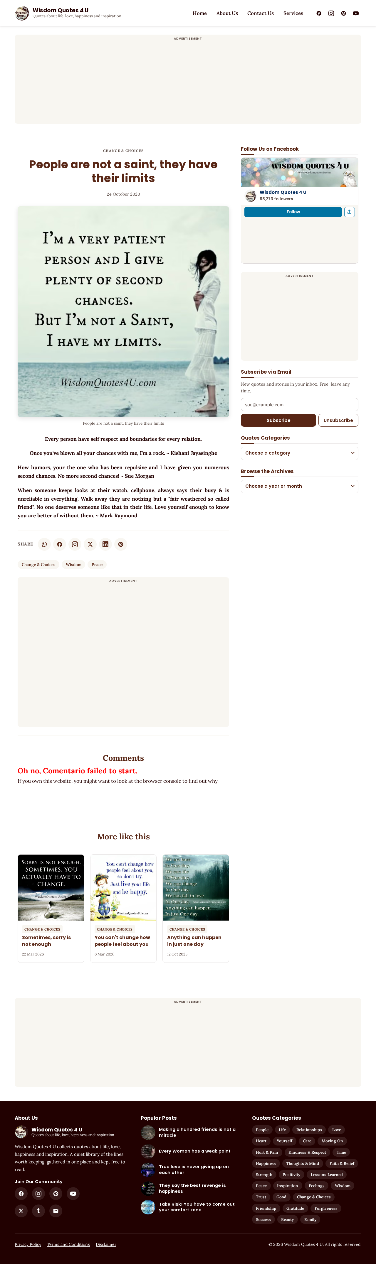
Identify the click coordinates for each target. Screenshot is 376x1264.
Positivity (291, 1174)
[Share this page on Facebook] (349, 212)
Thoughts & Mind (302, 1163)
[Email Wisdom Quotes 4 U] (55, 1210)
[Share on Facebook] (59, 544)
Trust (261, 1196)
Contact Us (260, 13)
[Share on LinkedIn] (105, 544)
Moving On (332, 1140)
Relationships (309, 1129)
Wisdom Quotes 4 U (283, 192)
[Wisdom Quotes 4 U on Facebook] (318, 13)
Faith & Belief (342, 1163)
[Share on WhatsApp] (44, 544)
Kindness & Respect (307, 1152)
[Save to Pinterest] (120, 544)
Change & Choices (123, 150)
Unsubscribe (338, 420)
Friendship (266, 1208)
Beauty (287, 1219)
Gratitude (295, 1208)
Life (282, 1129)
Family (310, 1219)
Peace (97, 564)
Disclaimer (106, 1244)
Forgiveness (326, 1208)
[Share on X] (90, 544)
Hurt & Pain (267, 1152)
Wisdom (73, 564)
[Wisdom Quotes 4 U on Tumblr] (38, 1210)
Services (293, 13)
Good (281, 1196)
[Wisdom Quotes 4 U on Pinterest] (343, 13)
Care (307, 1140)
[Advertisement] (188, 83)
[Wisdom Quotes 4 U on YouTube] (355, 13)
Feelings (317, 1185)
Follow (293, 211)
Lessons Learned (327, 1174)
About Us (227, 13)
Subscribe (279, 420)
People (262, 1129)
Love (336, 1129)
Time (341, 1152)
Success (263, 1219)
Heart (261, 1140)
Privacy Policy (28, 1244)
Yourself (284, 1140)
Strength (264, 1174)
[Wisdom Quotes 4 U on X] (21, 1210)
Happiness (266, 1163)
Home (200, 13)
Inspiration (287, 1185)
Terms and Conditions (68, 1244)
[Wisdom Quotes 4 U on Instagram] (331, 13)
